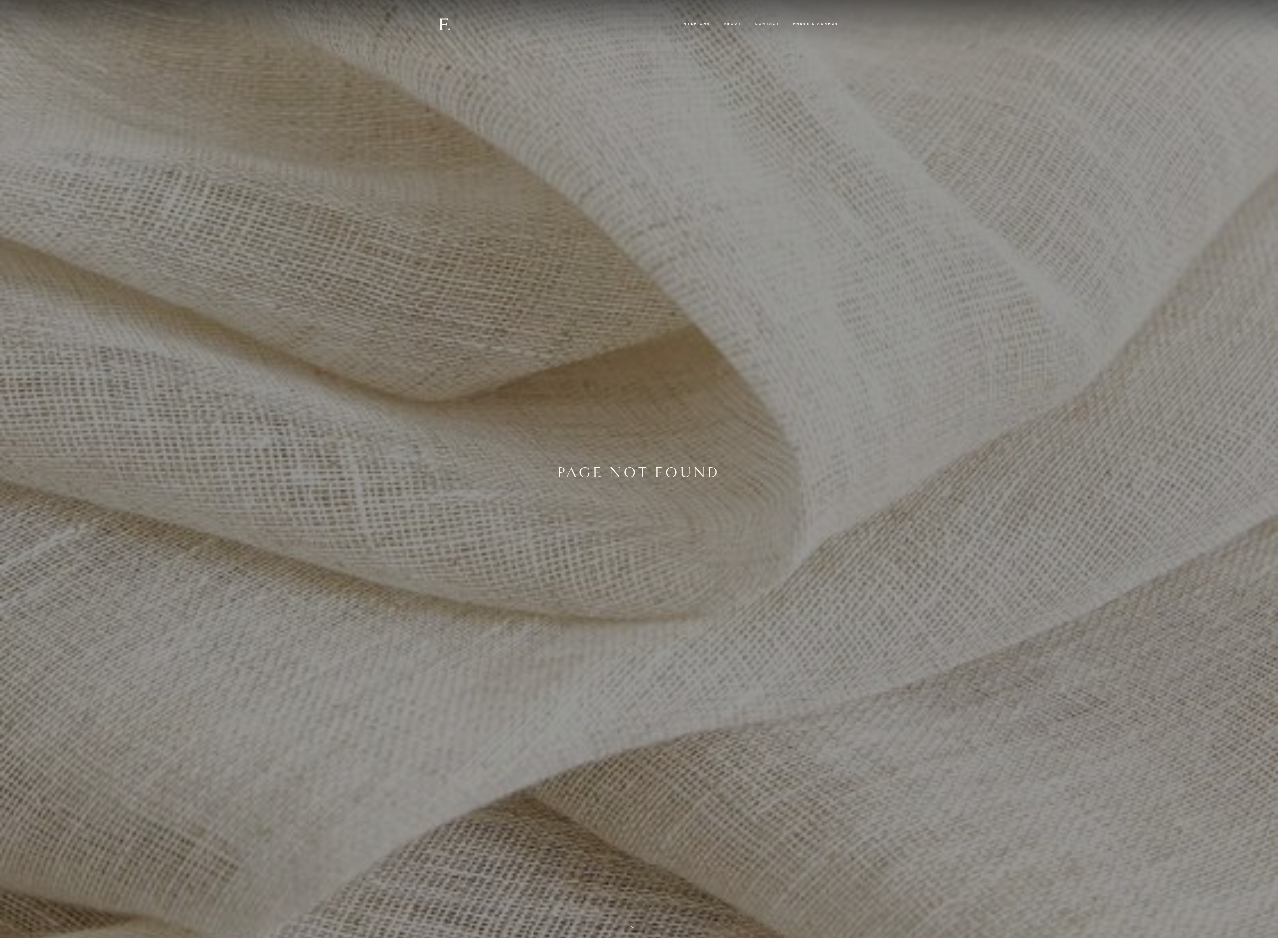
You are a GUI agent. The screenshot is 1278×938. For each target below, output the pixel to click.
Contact (767, 23)
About (733, 23)
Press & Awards (816, 23)
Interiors (696, 23)
